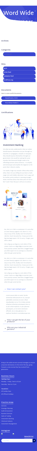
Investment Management (9, 424)
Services (3, 406)
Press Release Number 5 (11, 103)
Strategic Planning (6, 408)
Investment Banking (7, 419)
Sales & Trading (6, 416)
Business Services (6, 413)
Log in (5, 68)
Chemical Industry (6, 421)
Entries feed (7, 72)
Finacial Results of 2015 (11, 98)
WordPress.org (8, 80)
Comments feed (8, 76)
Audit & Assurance (7, 411)
